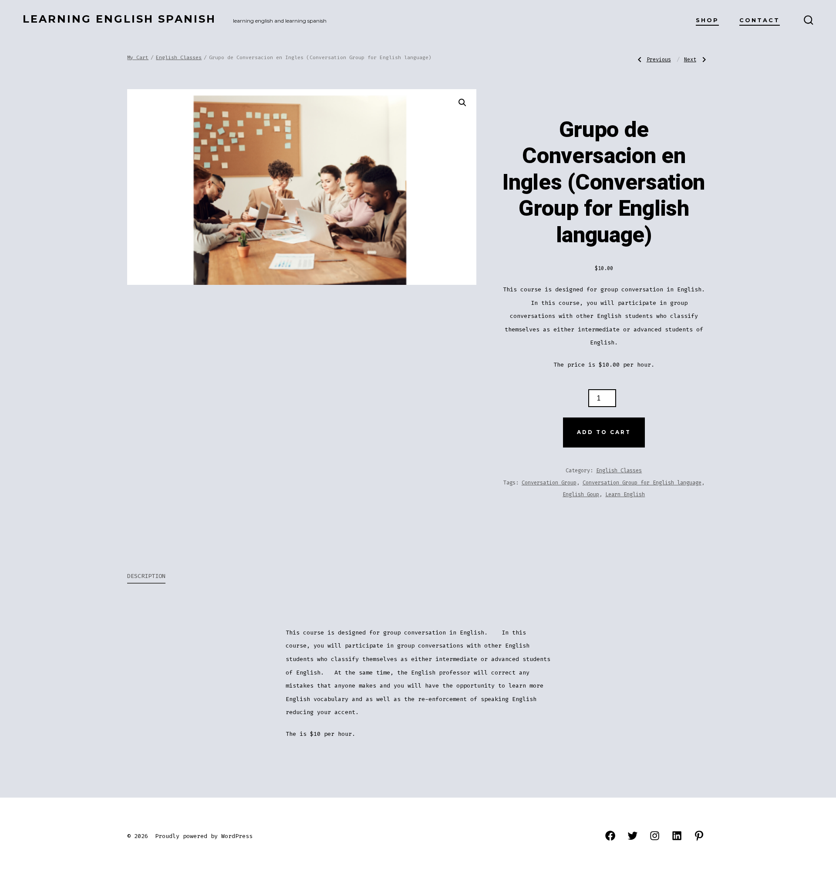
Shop (707, 20)
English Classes (179, 57)
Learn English (625, 494)
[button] (462, 102)
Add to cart (604, 432)
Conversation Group (549, 482)
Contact (759, 20)
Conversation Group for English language (642, 482)
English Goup (581, 494)
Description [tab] (146, 576)
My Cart (137, 57)
